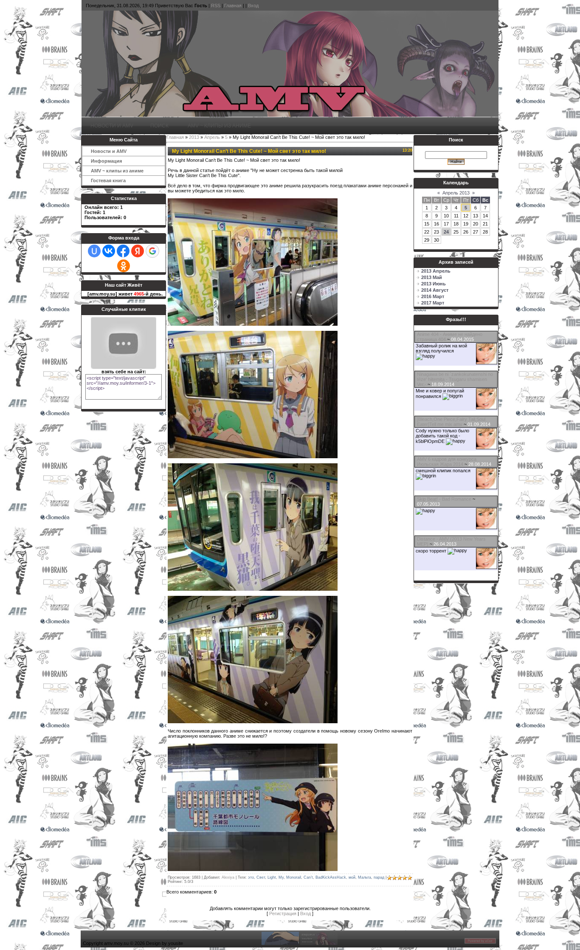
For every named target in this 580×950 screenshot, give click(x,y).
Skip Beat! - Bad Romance (444, 499)
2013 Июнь (433, 283)
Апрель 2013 (456, 192)
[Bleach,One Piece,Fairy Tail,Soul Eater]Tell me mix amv (451, 422)
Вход (253, 5)
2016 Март (432, 296)
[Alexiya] (486, 362)
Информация (105, 161)
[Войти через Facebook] (123, 251)
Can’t (308, 877)
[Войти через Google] (152, 251)
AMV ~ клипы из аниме (218, 125)
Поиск (159, 125)
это (251, 877)
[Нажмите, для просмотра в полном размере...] (253, 324)
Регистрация (282, 913)
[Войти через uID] (94, 251)
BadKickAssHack (330, 877)
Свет (260, 877)
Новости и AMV (111, 125)
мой (352, 877)
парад (379, 877)
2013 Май (431, 277)
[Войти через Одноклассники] (123, 265)
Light (271, 877)
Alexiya (228, 877)
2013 (194, 137)
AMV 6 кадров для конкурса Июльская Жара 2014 (446, 462)
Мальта (364, 877)
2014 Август (434, 290)
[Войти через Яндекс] (137, 251)
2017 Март (432, 302)
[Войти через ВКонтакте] (108, 251)
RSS (215, 5)
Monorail (293, 877)
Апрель (212, 137)
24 (446, 231)
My (281, 877)
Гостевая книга (108, 180)
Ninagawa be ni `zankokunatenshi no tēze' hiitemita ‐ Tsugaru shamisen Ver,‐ (455, 379)
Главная (233, 5)
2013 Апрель (435, 270)
